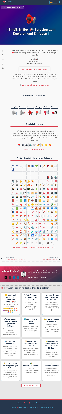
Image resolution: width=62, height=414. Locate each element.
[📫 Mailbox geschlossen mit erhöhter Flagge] (48, 208)
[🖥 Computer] (48, 189)
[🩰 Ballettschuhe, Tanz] (44, 173)
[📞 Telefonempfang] (25, 189)
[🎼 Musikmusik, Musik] (36, 181)
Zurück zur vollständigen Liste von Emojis (35, 85)
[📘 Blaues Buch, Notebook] (25, 200)
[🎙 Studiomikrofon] (48, 181)
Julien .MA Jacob (10, 271)
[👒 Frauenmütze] (56, 173)
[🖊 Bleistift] (36, 212)
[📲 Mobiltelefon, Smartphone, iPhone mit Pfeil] (17, 189)
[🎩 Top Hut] (13, 177)
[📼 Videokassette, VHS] (25, 196)
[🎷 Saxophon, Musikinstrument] (25, 185)
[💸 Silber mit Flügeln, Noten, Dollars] (52, 204)
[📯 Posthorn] (42, 145)
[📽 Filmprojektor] (48, 193)
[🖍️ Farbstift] (44, 212)
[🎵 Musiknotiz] (40, 181)
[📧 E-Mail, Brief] (25, 208)
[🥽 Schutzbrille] (21, 166)
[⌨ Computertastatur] (56, 189)
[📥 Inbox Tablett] (40, 208)
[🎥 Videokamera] (40, 193)
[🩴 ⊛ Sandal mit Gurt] (17, 173)
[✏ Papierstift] (25, 212)
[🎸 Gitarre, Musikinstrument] (32, 185)
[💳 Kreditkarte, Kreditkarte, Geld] (56, 204)
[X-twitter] (6, 277)
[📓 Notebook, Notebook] (36, 200)
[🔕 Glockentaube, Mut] (50, 145)
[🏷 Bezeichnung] (25, 204)
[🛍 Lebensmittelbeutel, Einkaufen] (56, 170)
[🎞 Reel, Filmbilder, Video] (44, 193)
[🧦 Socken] (56, 166)
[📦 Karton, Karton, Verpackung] (44, 208)
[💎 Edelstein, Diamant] (44, 177)
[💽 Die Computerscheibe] (21, 193)
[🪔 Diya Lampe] (52, 196)
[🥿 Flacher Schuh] (32, 173)
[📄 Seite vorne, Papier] (52, 200)
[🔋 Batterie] (36, 189)
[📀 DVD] (32, 193)
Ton (34, 149)
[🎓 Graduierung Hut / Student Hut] (17, 177)
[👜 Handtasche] (48, 170)
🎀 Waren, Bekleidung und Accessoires (34, 247)
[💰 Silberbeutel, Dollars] (28, 204)
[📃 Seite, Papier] (44, 200)
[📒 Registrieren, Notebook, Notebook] (40, 200)
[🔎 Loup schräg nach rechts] (32, 196)
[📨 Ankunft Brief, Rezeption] (28, 208)
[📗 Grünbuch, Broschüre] (21, 200)
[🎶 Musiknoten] (44, 181)
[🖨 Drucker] (52, 189)
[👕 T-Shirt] (36, 166)
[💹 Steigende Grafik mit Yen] (17, 208)
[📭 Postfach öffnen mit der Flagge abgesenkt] (13, 212)
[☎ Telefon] (21, 189)
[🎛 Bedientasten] (56, 181)
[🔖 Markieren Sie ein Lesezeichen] (21, 204)
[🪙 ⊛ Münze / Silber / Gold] (32, 204)
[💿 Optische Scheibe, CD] (28, 193)
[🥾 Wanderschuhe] (28, 173)
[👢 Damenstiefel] (48, 173)
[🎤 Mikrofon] (13, 185)
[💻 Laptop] (44, 189)
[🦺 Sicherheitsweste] (28, 166)
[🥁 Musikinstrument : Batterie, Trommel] (52, 185)
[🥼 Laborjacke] (25, 166)
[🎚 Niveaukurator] (52, 181)
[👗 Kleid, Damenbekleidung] (13, 170)
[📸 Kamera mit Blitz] (17, 196)
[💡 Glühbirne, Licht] (40, 196)
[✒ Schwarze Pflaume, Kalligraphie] (28, 212)
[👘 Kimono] (17, 170)
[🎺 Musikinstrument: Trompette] (40, 185)
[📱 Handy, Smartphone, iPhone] (13, 189)
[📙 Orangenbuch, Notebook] (28, 200)
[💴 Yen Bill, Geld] (36, 204)
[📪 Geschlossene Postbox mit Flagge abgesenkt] (52, 208)
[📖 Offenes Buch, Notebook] (17, 200)
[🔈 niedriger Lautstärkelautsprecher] (23, 145)
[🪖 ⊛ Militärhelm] (25, 177)
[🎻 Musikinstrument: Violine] (44, 185)
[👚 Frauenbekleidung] (40, 170)
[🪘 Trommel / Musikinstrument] (56, 185)
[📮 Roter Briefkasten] (17, 212)
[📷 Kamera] (13, 196)
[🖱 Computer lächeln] (13, 193)
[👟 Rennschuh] (25, 173)
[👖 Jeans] (40, 166)
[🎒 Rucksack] (13, 173)
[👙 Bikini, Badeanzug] (36, 170)
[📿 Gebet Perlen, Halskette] (32, 177)
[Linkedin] (14, 277)
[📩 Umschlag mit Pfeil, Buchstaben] (32, 208)
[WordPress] (18, 277)
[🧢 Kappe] (21, 177)
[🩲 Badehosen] (28, 170)
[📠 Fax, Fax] (32, 189)
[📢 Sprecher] (34, 145)
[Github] (10, 277)
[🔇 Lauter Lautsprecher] (19, 145)
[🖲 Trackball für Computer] (17, 193)
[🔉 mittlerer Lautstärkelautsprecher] (26, 145)
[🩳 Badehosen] (32, 170)
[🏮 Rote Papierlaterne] (48, 196)
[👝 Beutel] (52, 170)
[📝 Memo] (48, 212)
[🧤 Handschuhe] (48, 166)
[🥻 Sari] (21, 170)
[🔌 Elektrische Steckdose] (40, 189)
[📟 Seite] (28, 189)
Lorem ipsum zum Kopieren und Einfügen (31, 343)
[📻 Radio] (21, 185)
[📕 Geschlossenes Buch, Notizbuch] (13, 200)
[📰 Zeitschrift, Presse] (56, 200)
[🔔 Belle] (46, 145)
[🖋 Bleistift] (32, 212)
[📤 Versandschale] (36, 208)
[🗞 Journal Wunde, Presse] (13, 204)
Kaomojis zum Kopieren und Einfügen (31, 297)
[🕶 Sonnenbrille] (17, 166)
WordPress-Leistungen (40, 277)
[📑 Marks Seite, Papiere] (17, 204)
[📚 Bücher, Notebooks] (32, 200)
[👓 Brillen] (13, 166)
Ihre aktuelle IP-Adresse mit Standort (31, 321)
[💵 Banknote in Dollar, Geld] (40, 204)
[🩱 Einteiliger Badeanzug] (25, 170)
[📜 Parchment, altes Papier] (48, 200)
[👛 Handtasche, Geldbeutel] (44, 170)
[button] (59, 2)
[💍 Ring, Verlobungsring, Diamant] (40, 177)
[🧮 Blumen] (36, 193)
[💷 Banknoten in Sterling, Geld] (48, 204)
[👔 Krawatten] (32, 166)
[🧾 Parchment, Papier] (13, 208)
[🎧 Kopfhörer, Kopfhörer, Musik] (17, 185)
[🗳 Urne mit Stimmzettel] (21, 212)
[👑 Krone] (52, 173)
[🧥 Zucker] (52, 166)
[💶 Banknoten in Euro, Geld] (44, 204)
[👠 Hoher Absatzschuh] (36, 173)
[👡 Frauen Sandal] (40, 173)
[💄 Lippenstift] (36, 177)
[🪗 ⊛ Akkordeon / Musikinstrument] (28, 185)
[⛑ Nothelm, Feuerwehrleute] (28, 177)
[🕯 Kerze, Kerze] (36, 196)
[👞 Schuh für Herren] (21, 173)
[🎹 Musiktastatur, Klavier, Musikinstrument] (36, 185)
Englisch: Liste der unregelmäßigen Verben (10, 365)
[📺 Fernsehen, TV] (56, 193)
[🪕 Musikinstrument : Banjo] (48, 185)
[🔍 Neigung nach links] (28, 196)
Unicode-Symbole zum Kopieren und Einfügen (51, 297)
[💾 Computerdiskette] (25, 193)
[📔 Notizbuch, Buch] (56, 196)
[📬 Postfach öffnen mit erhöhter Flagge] (56, 208)
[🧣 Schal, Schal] (44, 166)
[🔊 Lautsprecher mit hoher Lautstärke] (30, 145)
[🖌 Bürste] (40, 212)
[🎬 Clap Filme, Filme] (52, 193)
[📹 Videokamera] (21, 196)
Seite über (30, 277)
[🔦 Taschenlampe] (44, 196)
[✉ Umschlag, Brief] (21, 208)
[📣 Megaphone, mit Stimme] (38, 145)
